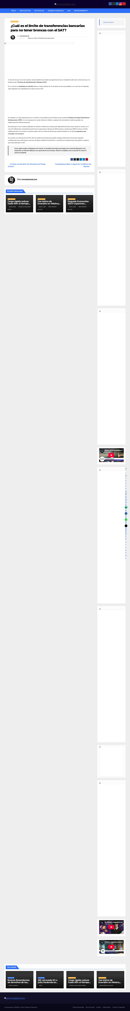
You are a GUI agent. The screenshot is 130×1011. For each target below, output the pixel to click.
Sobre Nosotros (107, 1007)
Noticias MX (39, 10)
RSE (69, 10)
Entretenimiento (81, 10)
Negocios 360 (25, 10)
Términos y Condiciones (118, 1007)
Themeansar (34, 1007)
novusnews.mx (24, 36)
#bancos (30, 38)
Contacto (98, 1007)
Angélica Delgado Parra (77, 985)
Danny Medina (13, 985)
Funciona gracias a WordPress (12, 1007)
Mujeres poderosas (56, 10)
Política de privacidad (78, 1007)
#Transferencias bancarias (46, 38)
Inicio (14, 10)
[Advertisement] (49, 104)
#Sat (35, 38)
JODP (40, 985)
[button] (125, 10)
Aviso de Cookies (90, 1007)
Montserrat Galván (106, 985)
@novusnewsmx (108, 22)
